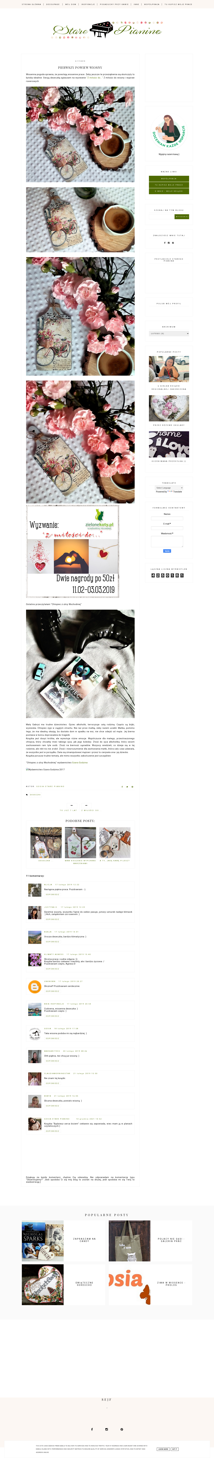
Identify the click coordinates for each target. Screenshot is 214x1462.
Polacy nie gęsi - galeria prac (171, 1240)
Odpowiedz (52, 895)
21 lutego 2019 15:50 (85, 1073)
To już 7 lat (68, 810)
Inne (136, 4)
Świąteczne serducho (85, 1284)
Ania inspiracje (54, 1004)
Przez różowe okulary (169, 425)
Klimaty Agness (54, 954)
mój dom (70, 4)
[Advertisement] (171, 77)
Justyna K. (51, 907)
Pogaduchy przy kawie (114, 4)
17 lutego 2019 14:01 (67, 932)
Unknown (50, 981)
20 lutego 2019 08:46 (75, 1051)
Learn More (163, 1449)
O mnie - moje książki (169, 191)
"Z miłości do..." (95, 78)
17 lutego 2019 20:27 (71, 981)
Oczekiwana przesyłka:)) (169, 461)
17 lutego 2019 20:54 (79, 1004)
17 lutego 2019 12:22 (67, 885)
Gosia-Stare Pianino (57, 1119)
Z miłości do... (91, 810)
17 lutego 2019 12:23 (73, 907)
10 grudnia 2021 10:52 (89, 1119)
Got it (174, 1449)
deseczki (35, 795)
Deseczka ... (46, 861)
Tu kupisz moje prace (178, 4)
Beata (47, 1096)
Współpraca (152, 4)
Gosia (47, 1029)
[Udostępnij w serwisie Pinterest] (132, 787)
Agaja (48, 932)
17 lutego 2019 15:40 (79, 954)
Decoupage (53, 4)
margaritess (52, 1051)
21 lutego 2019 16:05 (66, 1096)
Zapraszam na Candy (84, 1240)
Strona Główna (31, 4)
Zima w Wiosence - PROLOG (171, 1284)
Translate (177, 492)
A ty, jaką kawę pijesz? (115, 861)
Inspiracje (88, 4)
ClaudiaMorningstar (57, 1073)
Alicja (48, 885)
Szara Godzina (80, 762)
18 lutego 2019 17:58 (66, 1029)
